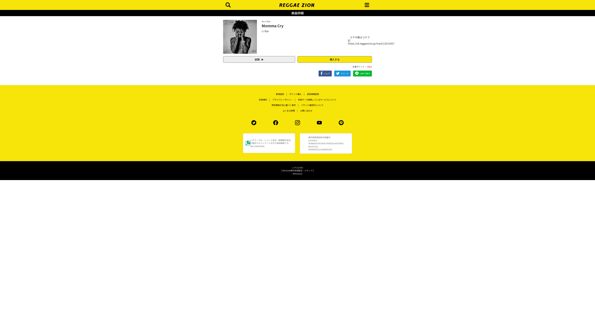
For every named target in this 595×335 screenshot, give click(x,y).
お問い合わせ (306, 110)
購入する (335, 59)
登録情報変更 (313, 94)
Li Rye (265, 31)
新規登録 (280, 94)
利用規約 (263, 99)
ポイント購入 (295, 94)
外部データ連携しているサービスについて (317, 99)
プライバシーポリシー (282, 99)
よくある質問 (289, 110)
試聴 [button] (257, 59)
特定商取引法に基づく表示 (284, 105)
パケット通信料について (312, 105)
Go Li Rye (266, 21)
